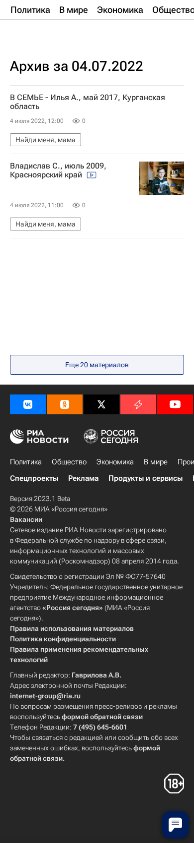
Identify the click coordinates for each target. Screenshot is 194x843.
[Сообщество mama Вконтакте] (28, 404)
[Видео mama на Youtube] (175, 404)
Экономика (115, 461)
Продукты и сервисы (145, 478)
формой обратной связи (102, 717)
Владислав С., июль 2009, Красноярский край (58, 170)
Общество (69, 461)
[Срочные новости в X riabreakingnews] (138, 404)
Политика (26, 461)
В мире (156, 461)
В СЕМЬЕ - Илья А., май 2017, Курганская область (87, 102)
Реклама (83, 478)
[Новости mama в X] (101, 404)
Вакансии (26, 519)
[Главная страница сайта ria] (59, 34)
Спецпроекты (34, 478)
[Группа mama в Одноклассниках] (65, 404)
